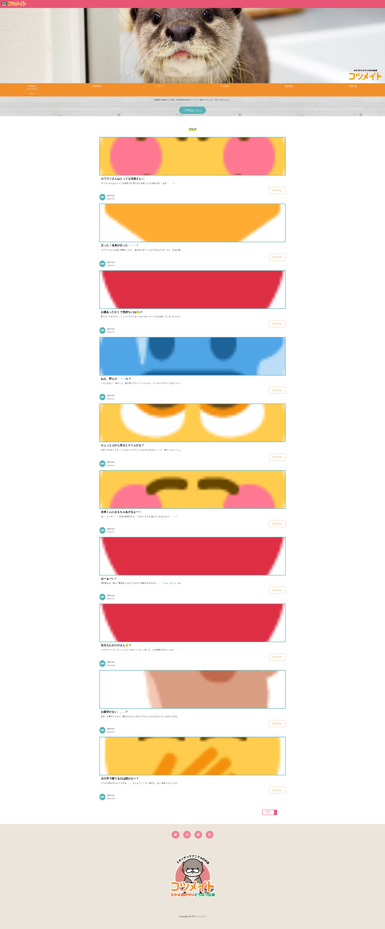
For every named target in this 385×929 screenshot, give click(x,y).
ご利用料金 (96, 86)
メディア (160, 86)
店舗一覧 (353, 86)
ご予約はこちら (192, 110)
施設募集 (289, 86)
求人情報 (224, 86)
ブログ (32, 93)
